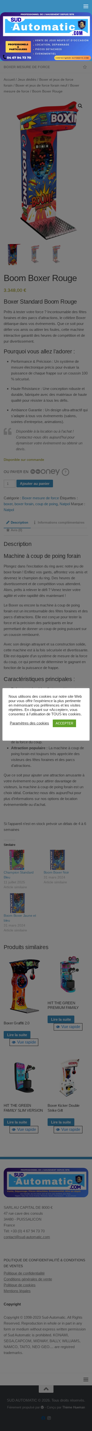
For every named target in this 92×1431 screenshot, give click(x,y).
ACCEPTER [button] (64, 723)
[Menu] (86, 6)
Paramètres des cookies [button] (29, 723)
